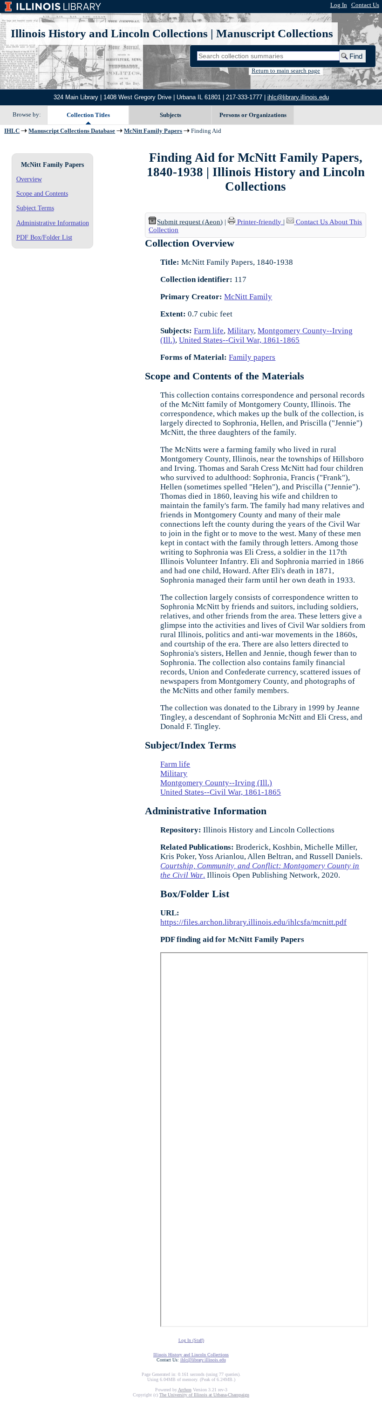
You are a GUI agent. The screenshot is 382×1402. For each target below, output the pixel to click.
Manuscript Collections (274, 33)
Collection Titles (88, 114)
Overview (29, 179)
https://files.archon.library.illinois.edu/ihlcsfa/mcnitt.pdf (253, 922)
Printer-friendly (260, 222)
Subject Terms (35, 208)
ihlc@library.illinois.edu (298, 97)
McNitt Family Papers (153, 131)
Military (240, 330)
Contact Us (365, 5)
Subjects (170, 114)
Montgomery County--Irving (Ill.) (216, 782)
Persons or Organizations (252, 114)
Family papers (252, 357)
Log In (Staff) (191, 1340)
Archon (184, 1389)
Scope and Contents (42, 193)
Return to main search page (286, 71)
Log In (338, 5)
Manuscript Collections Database (71, 131)
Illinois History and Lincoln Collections (109, 33)
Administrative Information (52, 223)
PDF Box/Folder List (44, 237)
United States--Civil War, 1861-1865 (239, 340)
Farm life (209, 330)
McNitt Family (248, 296)
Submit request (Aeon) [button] (190, 222)
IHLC (12, 131)
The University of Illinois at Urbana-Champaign (204, 1394)
